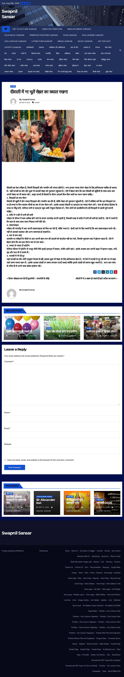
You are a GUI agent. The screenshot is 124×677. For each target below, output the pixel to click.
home (86, 573)
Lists (110, 600)
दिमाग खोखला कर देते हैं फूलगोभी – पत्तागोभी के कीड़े (28, 278)
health (37, 102)
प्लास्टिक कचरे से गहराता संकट (101, 331)
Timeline (102, 666)
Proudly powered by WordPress (13, 551)
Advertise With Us (83, 556)
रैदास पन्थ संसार (82, 72)
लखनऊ (41, 47)
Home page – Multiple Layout (74, 595)
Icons (74, 600)
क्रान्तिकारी (30, 47)
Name (7, 413)
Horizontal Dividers (113, 595)
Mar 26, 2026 (103, 507)
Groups (74, 573)
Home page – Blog (74, 578)
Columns (117, 562)
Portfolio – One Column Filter (110, 616)
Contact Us (69, 567)
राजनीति (48, 53)
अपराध (97, 47)
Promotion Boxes (114, 638)
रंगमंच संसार (49, 65)
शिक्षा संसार (8, 59)
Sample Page (115, 644)
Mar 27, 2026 (73, 507)
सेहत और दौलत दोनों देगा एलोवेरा (61, 331)
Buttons (96, 562)
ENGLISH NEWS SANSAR (79, 29)
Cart (102, 562)
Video (104, 671)
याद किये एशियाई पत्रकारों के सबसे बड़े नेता (16, 500)
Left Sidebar (95, 600)
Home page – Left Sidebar (111, 589)
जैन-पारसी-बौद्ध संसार (65, 72)
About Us (74, 551)
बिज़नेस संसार (35, 53)
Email (7, 428)
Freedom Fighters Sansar (44, 35)
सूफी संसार (109, 72)
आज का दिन (74, 47)
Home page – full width (92, 589)
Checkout (109, 562)
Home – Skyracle (96, 573)
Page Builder (92, 611)
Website (7, 444)
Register (82, 644)
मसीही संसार (49, 72)
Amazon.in (105, 556)
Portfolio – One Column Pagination (84, 622)
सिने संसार (76, 59)
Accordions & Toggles (87, 551)
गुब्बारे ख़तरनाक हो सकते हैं (18, 331)
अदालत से (87, 47)
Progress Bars (101, 638)
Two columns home (113, 666)
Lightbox (104, 600)
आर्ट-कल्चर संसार (90, 53)
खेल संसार (108, 47)
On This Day (104, 41)
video (30, 59)
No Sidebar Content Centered (93, 605)
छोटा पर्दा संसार (106, 53)
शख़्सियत (67, 53)
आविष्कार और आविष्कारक (57, 47)
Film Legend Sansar (92, 35)
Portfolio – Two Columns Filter (109, 627)
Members (117, 600)
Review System (92, 644)
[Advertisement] (62, 175)
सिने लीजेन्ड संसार (90, 59)
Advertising (96, 556)
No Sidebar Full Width (112, 605)
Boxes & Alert (115, 556)
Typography (96, 671)
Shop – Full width (83, 655)
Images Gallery (83, 600)
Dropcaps (106, 567)
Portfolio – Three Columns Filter (109, 622)
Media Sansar (65, 41)
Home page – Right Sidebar (95, 595)
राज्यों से (23, 53)
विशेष (77, 53)
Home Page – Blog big (91, 578)
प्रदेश (14, 53)
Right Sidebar (104, 644)
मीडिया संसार (63, 59)
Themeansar (43, 551)
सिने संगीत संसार (9, 65)
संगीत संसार (24, 65)
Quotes (74, 644)
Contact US (79, 567)
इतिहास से (75, 65)
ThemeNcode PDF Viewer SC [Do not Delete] (81, 666)
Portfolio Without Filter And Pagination (81, 638)
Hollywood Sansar (15, 41)
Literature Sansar (42, 41)
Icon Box (67, 600)
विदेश (57, 53)
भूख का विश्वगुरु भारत (114, 671)
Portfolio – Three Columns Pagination (84, 627)
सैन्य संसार (50, 59)
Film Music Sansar (14, 35)
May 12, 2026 (13, 507)
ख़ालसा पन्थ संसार (34, 72)
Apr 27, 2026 (43, 507)
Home (67, 551)
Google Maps (115, 567)
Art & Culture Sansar (25, 29)
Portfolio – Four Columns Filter (109, 611)
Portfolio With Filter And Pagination (108, 633)
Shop (118, 649)
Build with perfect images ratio (81, 562)
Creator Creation (52, 29)
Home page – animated (112, 573)
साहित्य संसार (62, 65)
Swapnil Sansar (28, 99)
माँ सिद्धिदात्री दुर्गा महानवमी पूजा (74, 501)
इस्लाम (20, 72)
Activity (107, 551)
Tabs (108, 655)
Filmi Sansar (70, 35)
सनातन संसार (8, 72)
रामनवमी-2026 (104, 503)
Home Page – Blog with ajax (110, 578)
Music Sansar (85, 41)
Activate (100, 551)
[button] (120, 50)
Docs (86, 567)
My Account (77, 605)
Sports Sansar (12, 47)
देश (5, 53)
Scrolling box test (109, 649)
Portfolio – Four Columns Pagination (85, 616)
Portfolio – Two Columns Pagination (81, 633)
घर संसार (99, 65)
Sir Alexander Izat (45, 501)
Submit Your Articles (98, 655)
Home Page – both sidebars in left (108, 584)
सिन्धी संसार (96, 72)
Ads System (116, 551)
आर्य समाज (36, 65)
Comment (9, 362)
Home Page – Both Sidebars (85, 584)
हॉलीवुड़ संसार (105, 59)
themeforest (116, 655)
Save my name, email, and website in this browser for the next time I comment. (40, 460)
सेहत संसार (87, 65)
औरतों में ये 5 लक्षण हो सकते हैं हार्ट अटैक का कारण (96, 278)
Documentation (95, 567)
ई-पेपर (19, 59)
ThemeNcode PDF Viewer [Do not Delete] (105, 660)
